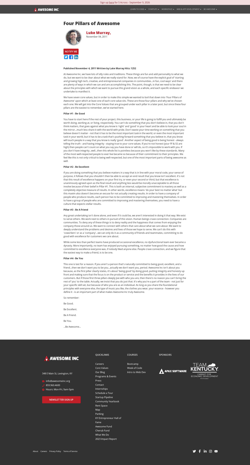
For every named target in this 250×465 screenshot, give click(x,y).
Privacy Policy (55, 451)
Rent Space (101, 405)
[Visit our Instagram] (210, 451)
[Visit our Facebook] (199, 451)
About (35, 451)
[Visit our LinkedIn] (205, 451)
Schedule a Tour (104, 393)
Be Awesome (210, 9)
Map (97, 409)
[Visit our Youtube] (216, 451)
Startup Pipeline (104, 397)
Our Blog (100, 372)
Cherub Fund (102, 430)
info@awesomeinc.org (58, 381)
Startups (153, 9)
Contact (99, 384)
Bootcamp (132, 364)
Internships (101, 388)
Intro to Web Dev (136, 372)
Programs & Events (105, 376)
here (111, 2)
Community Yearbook (107, 401)
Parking (99, 413)
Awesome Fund (103, 426)
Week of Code (134, 368)
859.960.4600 (53, 385)
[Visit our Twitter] (194, 451)
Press (98, 380)
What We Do (102, 434)
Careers (99, 364)
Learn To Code (137, 9)
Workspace (167, 9)
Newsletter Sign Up (61, 399)
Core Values (101, 368)
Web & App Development (188, 9)
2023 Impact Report (106, 439)
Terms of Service (70, 451)
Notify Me (71, 51)
